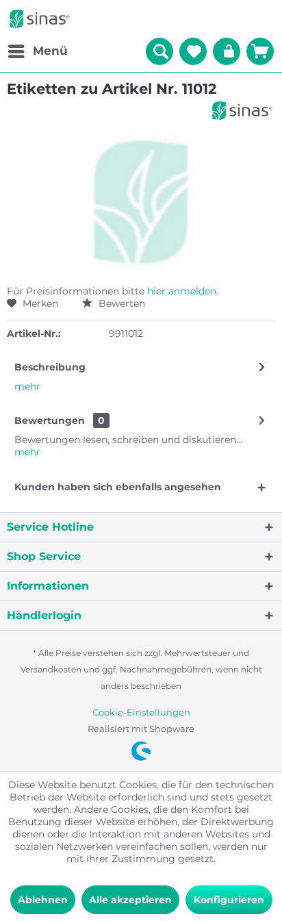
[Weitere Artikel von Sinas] (242, 111)
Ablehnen (43, 900)
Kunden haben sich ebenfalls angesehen (117, 487)
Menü (50, 51)
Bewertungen (49, 420)
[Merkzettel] (193, 51)
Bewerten (120, 303)
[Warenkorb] (260, 51)
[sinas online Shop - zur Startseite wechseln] (40, 19)
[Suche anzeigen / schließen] (159, 51)
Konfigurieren (229, 900)
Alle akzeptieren (130, 900)
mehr (27, 386)
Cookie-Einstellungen (141, 712)
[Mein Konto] (226, 51)
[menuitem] (37, 51)
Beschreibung (50, 367)
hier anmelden (181, 291)
